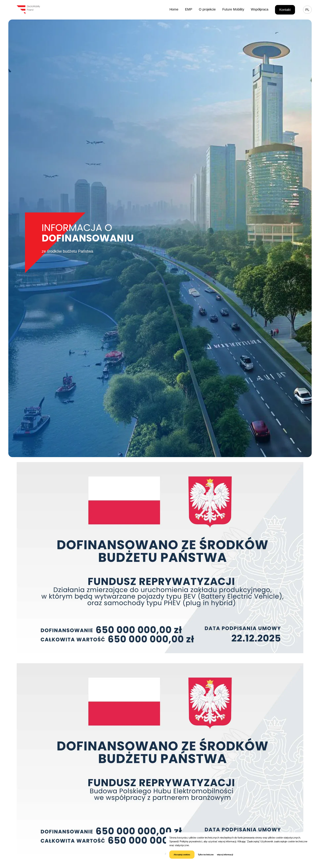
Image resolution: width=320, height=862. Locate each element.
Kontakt (285, 10)
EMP (188, 9)
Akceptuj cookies (182, 854)
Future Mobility (233, 9)
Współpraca (259, 9)
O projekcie (207, 9)
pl (307, 10)
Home (174, 9)
